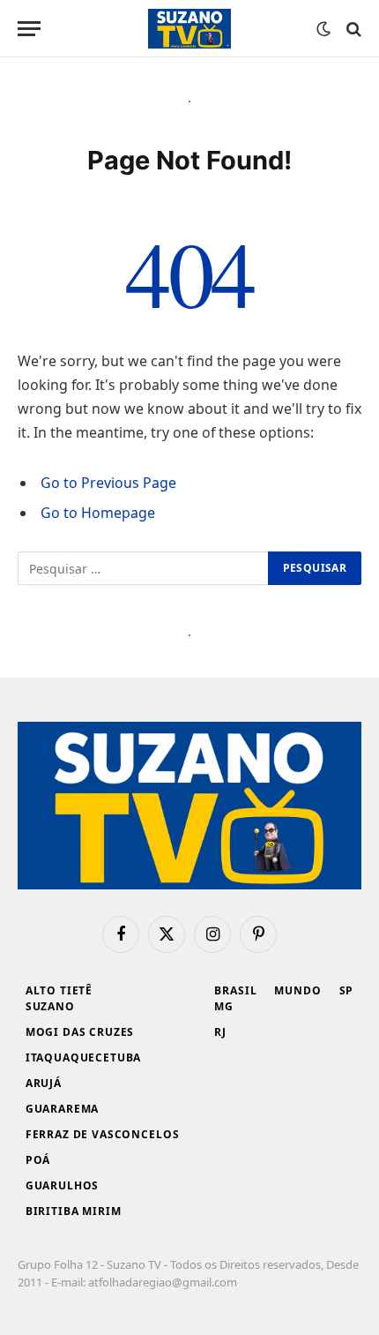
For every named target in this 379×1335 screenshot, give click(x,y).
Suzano (50, 1006)
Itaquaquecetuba (84, 1057)
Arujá (44, 1083)
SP (346, 990)
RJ (220, 1031)
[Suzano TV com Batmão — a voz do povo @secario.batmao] (189, 28)
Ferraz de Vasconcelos (103, 1134)
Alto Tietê (59, 990)
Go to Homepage (98, 512)
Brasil (235, 990)
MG (224, 1006)
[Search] (352, 29)
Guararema (63, 1108)
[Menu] (29, 29)
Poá (38, 1159)
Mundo (297, 990)
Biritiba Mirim (74, 1211)
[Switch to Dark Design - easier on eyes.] (323, 29)
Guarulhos (63, 1185)
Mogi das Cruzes (80, 1031)
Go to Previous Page (108, 482)
